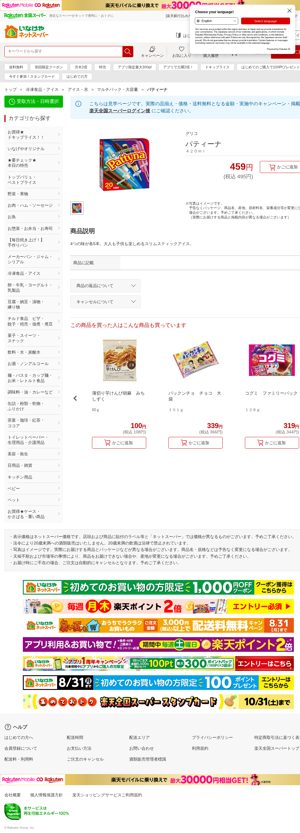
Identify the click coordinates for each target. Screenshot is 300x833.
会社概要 (12, 795)
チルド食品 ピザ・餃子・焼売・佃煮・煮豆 (30, 321)
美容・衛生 (18, 454)
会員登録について (20, 748)
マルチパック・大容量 (117, 89)
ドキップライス (217, 67)
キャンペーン (152, 55)
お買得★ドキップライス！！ (26, 135)
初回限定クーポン (49, 67)
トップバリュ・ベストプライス (22, 180)
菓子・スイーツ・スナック (24, 338)
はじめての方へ (18, 737)
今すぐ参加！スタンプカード (32, 76)
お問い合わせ (141, 748)
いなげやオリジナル (26, 148)
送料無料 (16, 67)
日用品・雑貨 (20, 465)
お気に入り (181, 55)
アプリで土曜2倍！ (178, 67)
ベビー (14, 488)
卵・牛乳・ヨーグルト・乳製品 (30, 288)
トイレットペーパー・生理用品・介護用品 (28, 440)
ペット (14, 500)
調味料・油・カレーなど (30, 392)
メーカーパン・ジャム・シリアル (30, 259)
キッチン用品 (20, 477)
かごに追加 (122, 442)
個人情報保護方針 (46, 795)
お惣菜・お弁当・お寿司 (30, 228)
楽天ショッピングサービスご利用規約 (107, 795)
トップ (10, 89)
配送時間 (75, 737)
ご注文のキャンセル (85, 759)
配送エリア (139, 737)
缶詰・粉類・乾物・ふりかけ (26, 406)
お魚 (12, 216)
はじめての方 (77, 76)
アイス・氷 (78, 89)
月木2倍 (81, 67)
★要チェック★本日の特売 (22, 163)
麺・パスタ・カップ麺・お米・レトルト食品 (30, 378)
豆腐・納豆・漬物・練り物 (26, 304)
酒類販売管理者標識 (147, 759)
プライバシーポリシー (212, 737)
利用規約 (200, 748)
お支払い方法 (79, 748)
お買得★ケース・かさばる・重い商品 (26, 514)
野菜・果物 (18, 193)
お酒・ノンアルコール (28, 363)
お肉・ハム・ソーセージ (30, 205)
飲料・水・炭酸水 (24, 352)
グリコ (191, 133)
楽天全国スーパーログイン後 (119, 110)
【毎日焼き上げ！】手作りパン (26, 242)
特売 (102, 67)
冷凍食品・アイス (42, 89)
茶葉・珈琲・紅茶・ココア (26, 423)
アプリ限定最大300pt (134, 67)
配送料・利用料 (18, 759)
